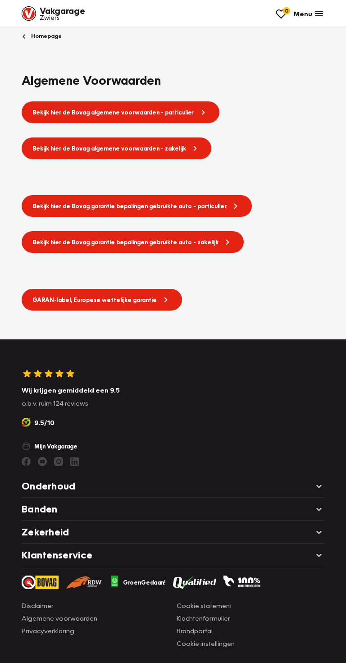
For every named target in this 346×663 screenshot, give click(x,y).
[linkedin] (74, 461)
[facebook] (26, 461)
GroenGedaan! (144, 582)
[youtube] (42, 461)
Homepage (46, 36)
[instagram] (58, 461)
